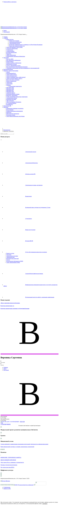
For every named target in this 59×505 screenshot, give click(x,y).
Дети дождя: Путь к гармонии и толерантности (12, 462)
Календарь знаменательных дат (7, 305)
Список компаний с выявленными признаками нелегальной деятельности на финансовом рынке (24, 444)
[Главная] (14, 128)
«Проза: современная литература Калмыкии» (10, 303)
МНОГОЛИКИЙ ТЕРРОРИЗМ (8, 460)
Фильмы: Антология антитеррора (9, 464)
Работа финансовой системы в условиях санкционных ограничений (17, 446)
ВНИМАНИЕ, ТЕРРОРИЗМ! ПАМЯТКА (11, 457)
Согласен (45, 503)
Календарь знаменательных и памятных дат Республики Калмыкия (15, 308)
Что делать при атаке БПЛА (7, 467)
